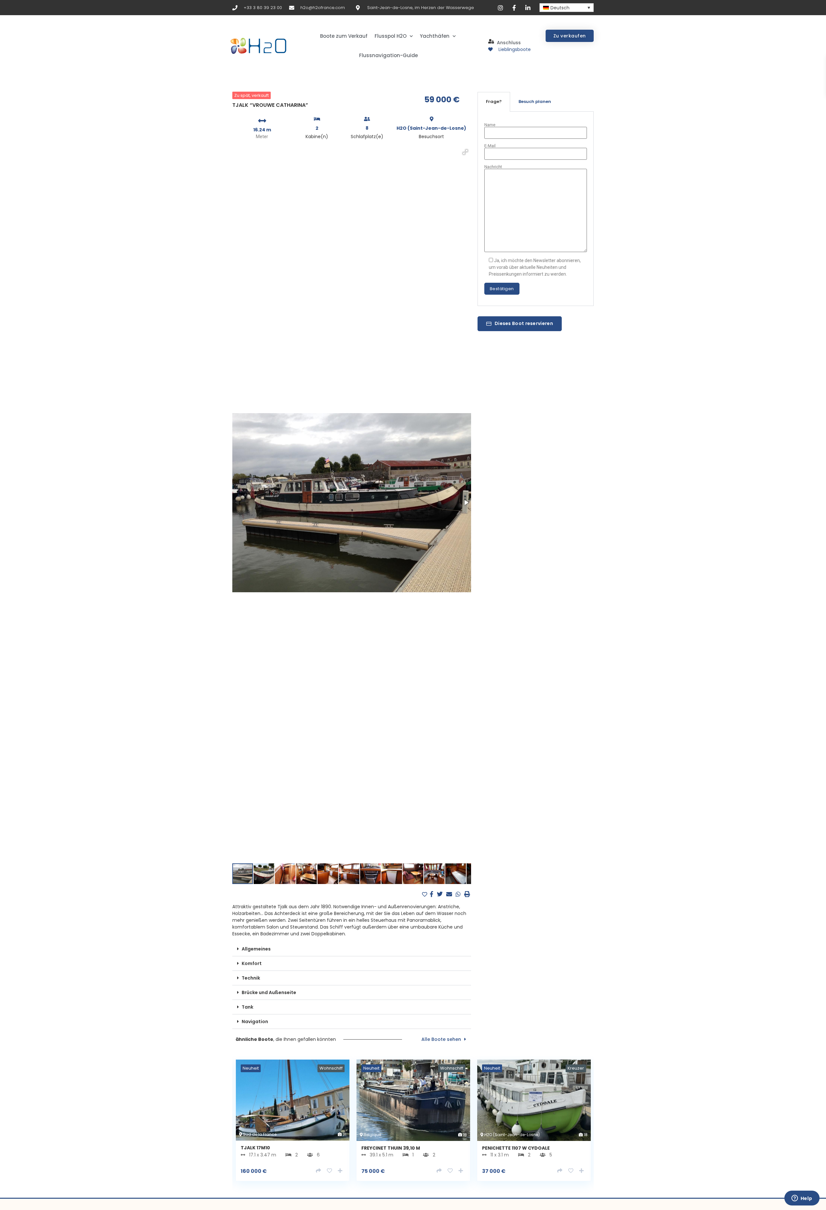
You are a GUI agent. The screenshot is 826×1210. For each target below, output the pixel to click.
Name (489, 125)
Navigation (255, 1021)
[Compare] (340, 1171)
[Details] (318, 1171)
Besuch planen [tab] (535, 101)
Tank (247, 1007)
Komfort (252, 963)
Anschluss (509, 42)
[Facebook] (432, 894)
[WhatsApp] (459, 894)
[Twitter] (440, 894)
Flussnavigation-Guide (388, 55)
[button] (465, 152)
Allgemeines (256, 949)
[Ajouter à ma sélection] (425, 894)
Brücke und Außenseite (269, 992)
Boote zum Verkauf (344, 36)
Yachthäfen (434, 36)
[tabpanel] (536, 209)
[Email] (450, 894)
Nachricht (493, 167)
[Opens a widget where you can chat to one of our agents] (802, 1199)
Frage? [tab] (494, 101)
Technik (251, 978)
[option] (292, 1125)
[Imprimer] (467, 894)
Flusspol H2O (391, 36)
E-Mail (490, 146)
